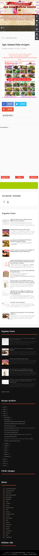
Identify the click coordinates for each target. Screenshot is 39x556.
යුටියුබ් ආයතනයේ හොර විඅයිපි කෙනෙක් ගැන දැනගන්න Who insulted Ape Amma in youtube (22, 281)
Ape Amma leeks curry (10, 426)
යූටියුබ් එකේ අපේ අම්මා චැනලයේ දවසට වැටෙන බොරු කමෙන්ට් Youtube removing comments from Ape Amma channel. (22, 262)
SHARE (10, 104)
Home (3, 38)
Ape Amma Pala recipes (16, 44)
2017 (4, 463)
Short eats (8, 524)
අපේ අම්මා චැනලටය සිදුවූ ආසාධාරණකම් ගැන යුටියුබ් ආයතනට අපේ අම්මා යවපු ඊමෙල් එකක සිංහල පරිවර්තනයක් (21, 292)
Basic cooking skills (11, 495)
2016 (4, 465)
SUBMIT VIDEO (5, 392)
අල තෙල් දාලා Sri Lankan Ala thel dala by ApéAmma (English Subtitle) (20, 240)
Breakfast (8, 499)
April (5, 452)
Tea (7, 535)
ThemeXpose (14, 554)
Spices (8, 528)
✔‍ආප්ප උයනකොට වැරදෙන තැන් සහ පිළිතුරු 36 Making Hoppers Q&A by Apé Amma (22, 250)
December (7, 417)
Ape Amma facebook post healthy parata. (14, 423)
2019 (4, 459)
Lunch (7, 516)
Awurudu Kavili (10, 491)
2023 (4, 409)
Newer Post (5, 177)
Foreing (8, 512)
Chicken (8, 503)
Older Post (34, 177)
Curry (7, 505)
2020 (4, 415)
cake (7, 501)
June (5, 448)
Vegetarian (9, 537)
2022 (4, 411)
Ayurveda (8, 493)
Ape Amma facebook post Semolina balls (14, 421)
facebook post (9, 507)
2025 (4, 407)
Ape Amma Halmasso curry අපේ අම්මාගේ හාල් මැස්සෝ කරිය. (19, 428)
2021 (4, 413)
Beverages (9, 497)
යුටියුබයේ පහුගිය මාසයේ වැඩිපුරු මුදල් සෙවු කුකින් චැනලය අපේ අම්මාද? (21, 220)
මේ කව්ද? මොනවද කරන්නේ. (17, 302)
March (6, 454)
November (7, 419)
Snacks (8, 526)
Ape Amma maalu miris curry (11, 430)
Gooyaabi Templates (32, 554)
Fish (7, 509)
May (5, 450)
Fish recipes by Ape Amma (11, 432)
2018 (4, 461)
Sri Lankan (9, 531)
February (6, 456)
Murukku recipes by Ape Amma (12, 441)
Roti (7, 520)
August (6, 445)
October (6, 443)
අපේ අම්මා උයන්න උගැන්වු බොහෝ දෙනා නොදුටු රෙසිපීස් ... (19, 438)
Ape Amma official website (19, 7)
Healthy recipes (10, 514)
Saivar (7, 522)
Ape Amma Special (11, 488)
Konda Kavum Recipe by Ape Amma (20, 229)
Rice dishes (9, 518)
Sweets (8, 533)
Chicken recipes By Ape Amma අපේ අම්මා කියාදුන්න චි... (18, 434)
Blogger (25, 554)
